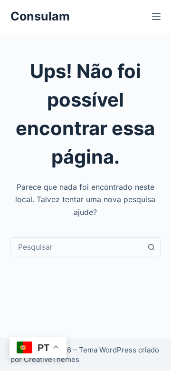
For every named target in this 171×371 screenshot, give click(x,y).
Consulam (40, 16)
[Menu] (156, 16)
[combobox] (76, 246)
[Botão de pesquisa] (151, 247)
